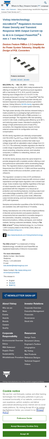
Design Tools (30, 337)
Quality (5, 328)
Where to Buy (17, 6)
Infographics (29, 347)
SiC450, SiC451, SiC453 (20, 80)
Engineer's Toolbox (32, 344)
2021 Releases (11, 9)
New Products (30, 354)
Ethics (5, 344)
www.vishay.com (16, 230)
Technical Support (32, 361)
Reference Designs (32, 357)
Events (5, 314)
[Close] (46, 386)
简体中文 (12, 285)
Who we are (7, 308)
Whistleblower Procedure (13, 357)
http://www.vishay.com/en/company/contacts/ (17, 271)
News (3, 9)
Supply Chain (8, 350)
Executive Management (34, 311)
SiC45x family (26, 104)
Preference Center (24, 418)
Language (44, 6)
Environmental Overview (12, 340)
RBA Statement (8, 347)
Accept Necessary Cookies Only (24, 426)
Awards (5, 318)
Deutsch (12, 283)
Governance (29, 318)
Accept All (24, 434)
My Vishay (28, 351)
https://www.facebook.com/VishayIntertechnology (25, 235)
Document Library (32, 340)
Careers (5, 324)
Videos (27, 364)
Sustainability (8, 354)
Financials (28, 314)
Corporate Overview (32, 308)
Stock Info (28, 321)
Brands (5, 321)
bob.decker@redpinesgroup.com (16, 265)
